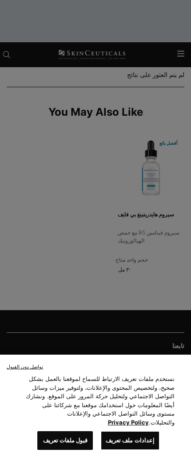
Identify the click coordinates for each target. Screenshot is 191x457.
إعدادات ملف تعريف (130, 440)
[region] (95, 406)
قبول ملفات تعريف (65, 440)
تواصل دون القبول (25, 367)
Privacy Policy (128, 422)
